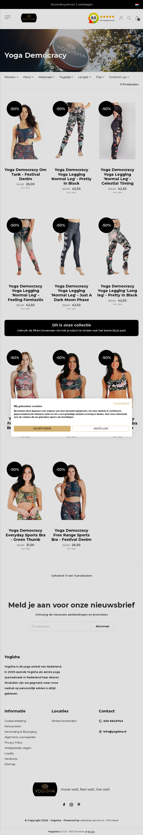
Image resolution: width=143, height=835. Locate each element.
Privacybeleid (121, 403)
